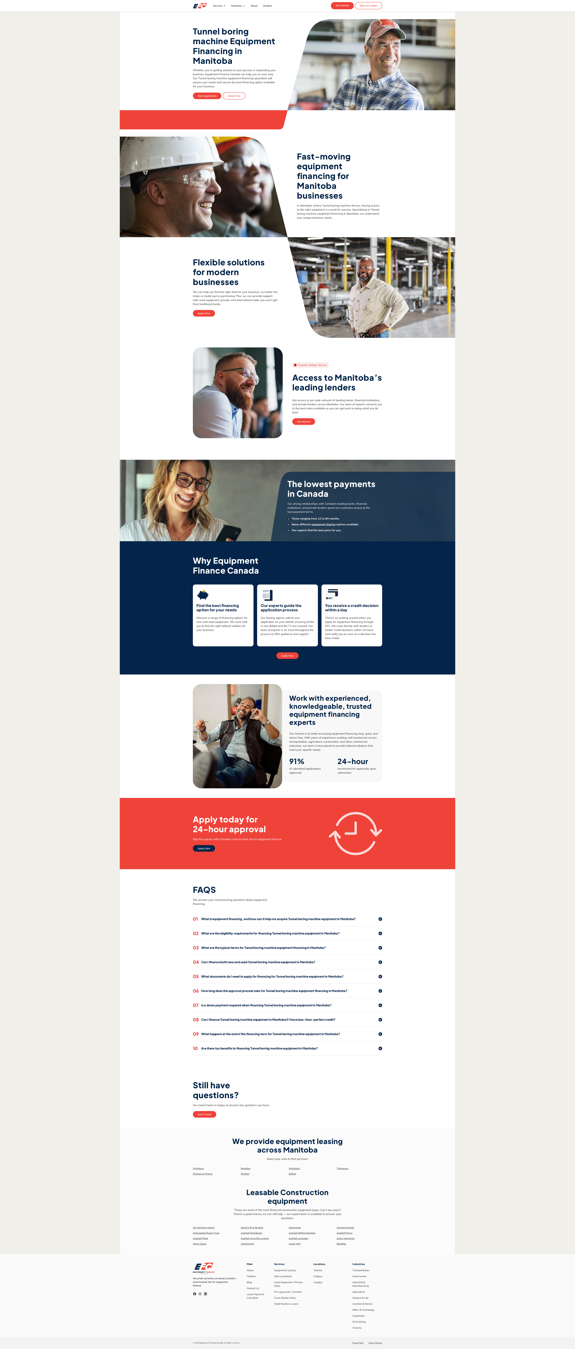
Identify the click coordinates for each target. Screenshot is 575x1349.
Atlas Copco (199, 1243)
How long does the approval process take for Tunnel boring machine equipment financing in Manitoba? (270, 991)
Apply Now (204, 313)
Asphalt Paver (345, 1232)
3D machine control (203, 1227)
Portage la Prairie (202, 1173)
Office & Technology (363, 1309)
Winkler (245, 1173)
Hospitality (358, 1315)
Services (218, 5)
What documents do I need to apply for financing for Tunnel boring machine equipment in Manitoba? (268, 976)
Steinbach (294, 1168)
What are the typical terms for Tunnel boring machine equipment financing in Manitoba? (259, 947)
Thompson (342, 1168)
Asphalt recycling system (255, 1238)
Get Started (342, 5)
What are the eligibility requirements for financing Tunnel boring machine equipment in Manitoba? (266, 933)
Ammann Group (345, 1227)
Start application (207, 95)
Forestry (357, 1327)
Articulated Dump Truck (206, 1232)
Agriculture (358, 1291)
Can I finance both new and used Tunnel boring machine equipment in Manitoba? (254, 962)
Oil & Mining (359, 1321)
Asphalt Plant (200, 1238)
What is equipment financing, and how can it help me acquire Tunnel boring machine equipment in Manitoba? (274, 919)
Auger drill (294, 1243)
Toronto (317, 1270)
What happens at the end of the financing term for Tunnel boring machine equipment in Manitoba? (266, 1034)
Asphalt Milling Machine (302, 1232)
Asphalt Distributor (251, 1232)
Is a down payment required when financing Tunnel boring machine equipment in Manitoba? (262, 1005)
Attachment (247, 1243)
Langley (317, 1282)
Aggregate (295, 1227)
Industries (236, 5)
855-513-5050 (368, 5)
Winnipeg (198, 1168)
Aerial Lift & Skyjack (252, 1227)
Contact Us (234, 95)
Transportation (360, 1270)
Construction (359, 1276)
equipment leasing (323, 524)
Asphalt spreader (298, 1238)
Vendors (267, 5)
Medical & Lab (360, 1297)
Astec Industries (346, 1238)
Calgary (317, 1276)
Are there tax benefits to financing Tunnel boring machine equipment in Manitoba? (255, 1048)
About (254, 5)
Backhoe (341, 1243)
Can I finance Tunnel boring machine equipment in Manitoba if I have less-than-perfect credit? (264, 1019)
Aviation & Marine (362, 1303)
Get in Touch (204, 1114)
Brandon (245, 1168)
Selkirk (292, 1173)
